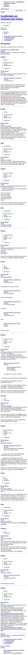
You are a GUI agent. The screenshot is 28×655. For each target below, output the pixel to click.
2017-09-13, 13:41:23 (6, 160)
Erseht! (3, 261)
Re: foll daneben (5, 71)
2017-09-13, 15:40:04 (6, 225)
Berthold (3, 57)
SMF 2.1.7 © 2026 (8, 653)
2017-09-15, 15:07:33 (6, 521)
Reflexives (24, 522)
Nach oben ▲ (7, 651)
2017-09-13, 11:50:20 (6, 126)
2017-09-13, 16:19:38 (6, 248)
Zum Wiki (6, 25)
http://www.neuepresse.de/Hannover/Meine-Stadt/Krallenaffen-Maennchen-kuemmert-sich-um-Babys (13, 629)
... (11, 52)
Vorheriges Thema (5, 49)
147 (17, 52)
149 (22, 52)
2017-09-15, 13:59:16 (6, 443)
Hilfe (5, 650)
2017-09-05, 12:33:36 (6, 74)
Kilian (2, 143)
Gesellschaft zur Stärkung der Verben (12, 17)
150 (24, 52)
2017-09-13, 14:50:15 (6, 186)
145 (13, 52)
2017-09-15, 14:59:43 (6, 488)
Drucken (3, 51)
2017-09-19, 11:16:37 (6, 605)
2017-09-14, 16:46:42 (6, 352)
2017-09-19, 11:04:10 (6, 572)
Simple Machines (18, 653)
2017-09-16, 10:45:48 (6, 538)
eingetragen (3, 524)
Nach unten (3, 52)
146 (15, 52)
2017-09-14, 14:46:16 (6, 277)
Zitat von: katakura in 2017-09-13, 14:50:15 (14, 368)
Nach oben (3, 635)
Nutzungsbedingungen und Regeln (15, 650)
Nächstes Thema (15, 49)
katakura (3, 168)
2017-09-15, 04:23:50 (6, 405)
